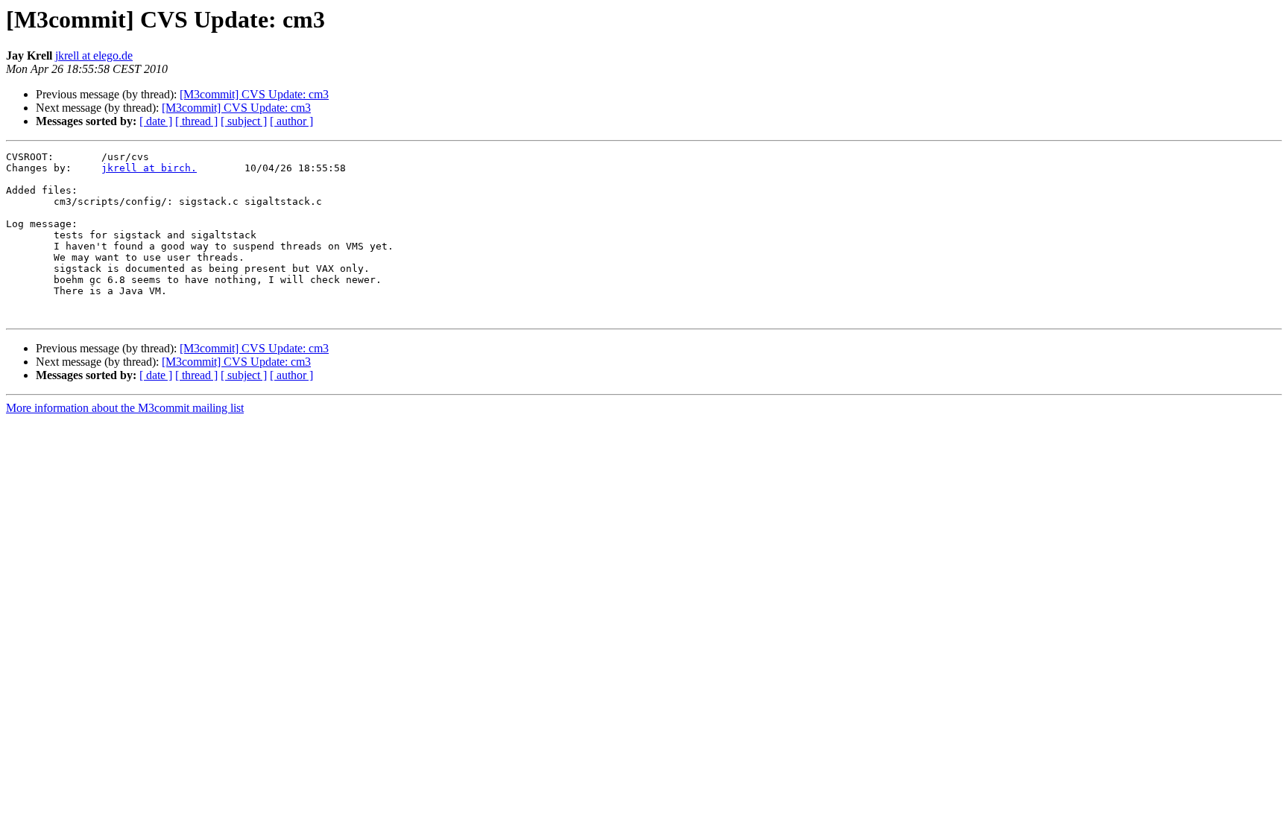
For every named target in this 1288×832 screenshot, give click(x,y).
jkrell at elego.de (94, 55)
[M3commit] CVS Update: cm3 (254, 94)
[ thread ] (196, 121)
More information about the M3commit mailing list (125, 407)
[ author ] (291, 121)
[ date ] (155, 121)
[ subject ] (244, 121)
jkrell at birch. (149, 168)
